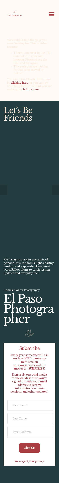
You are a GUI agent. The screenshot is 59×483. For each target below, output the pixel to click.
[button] (3, 190)
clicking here (19, 82)
